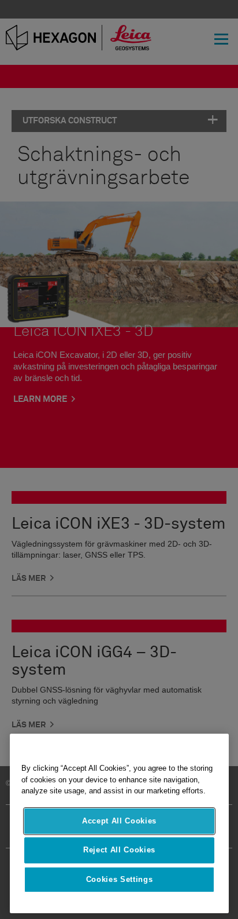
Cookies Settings (119, 879)
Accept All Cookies (119, 821)
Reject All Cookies (119, 849)
